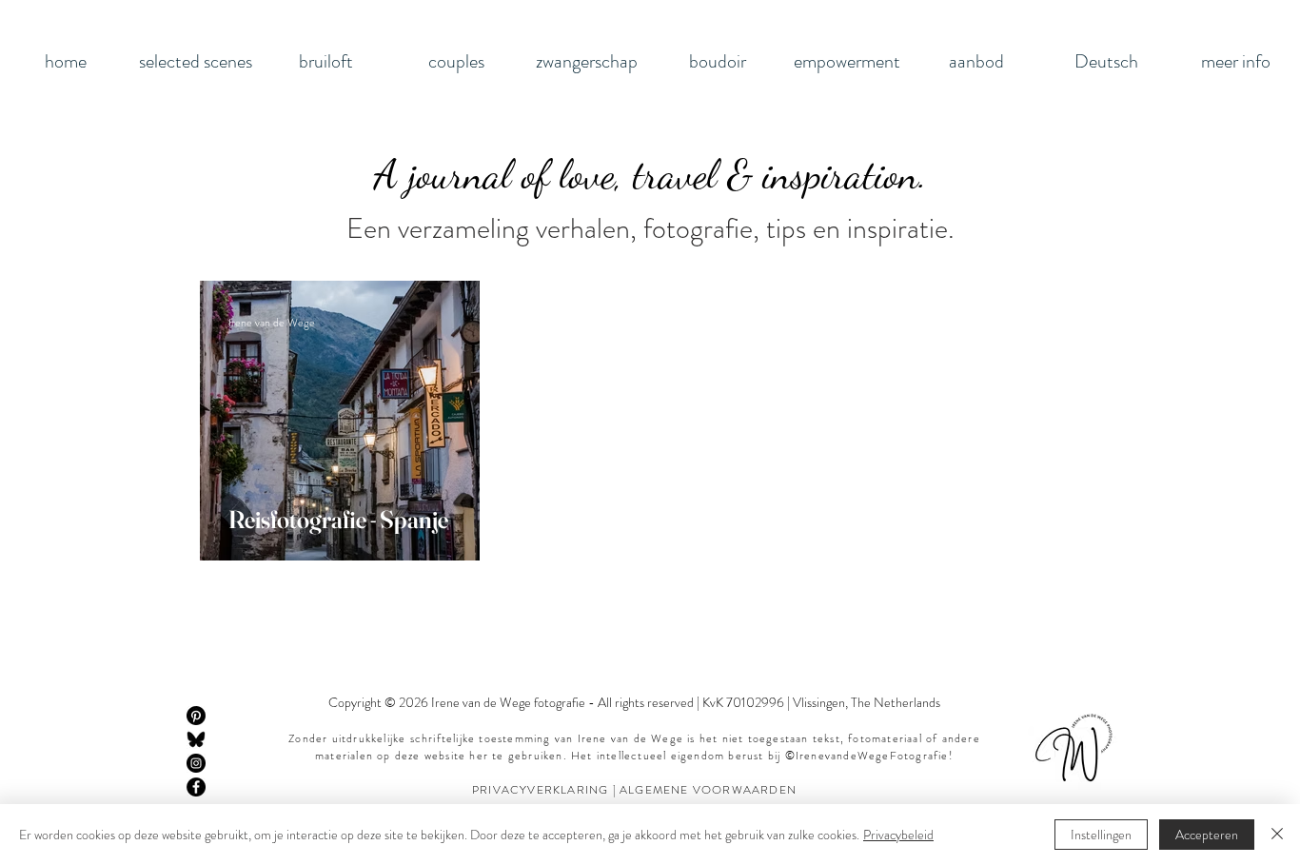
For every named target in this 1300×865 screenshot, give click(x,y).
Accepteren (1206, 834)
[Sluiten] (1277, 834)
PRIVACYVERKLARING (542, 789)
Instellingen (1101, 834)
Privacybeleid (898, 834)
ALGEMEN (650, 789)
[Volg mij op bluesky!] (196, 739)
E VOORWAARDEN (738, 789)
